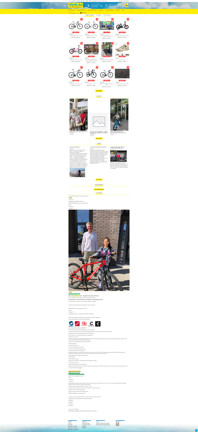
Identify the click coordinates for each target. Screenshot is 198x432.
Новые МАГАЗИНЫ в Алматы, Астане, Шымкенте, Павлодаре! (106, 36)
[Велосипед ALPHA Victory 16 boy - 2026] (122, 25)
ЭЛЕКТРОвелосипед (92, 10)
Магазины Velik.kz (71, 329)
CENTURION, (80, 319)
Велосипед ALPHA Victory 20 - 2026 (76, 59)
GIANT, (73, 319)
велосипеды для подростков (73, 345)
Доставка (70, 424)
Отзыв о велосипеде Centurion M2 (98, 147)
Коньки (118, 10)
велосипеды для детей (72, 343)
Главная (70, 421)
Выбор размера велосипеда (102, 423)
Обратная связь (86, 423)
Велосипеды (71, 10)
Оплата (69, 423)
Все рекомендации (99, 189)
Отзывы (84, 427)
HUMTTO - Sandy (122, 59)
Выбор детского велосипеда (103, 424)
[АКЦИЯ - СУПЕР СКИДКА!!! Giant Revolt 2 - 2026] (106, 73)
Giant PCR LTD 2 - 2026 (91, 83)
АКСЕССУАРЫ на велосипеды (73, 358)
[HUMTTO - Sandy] (122, 49)
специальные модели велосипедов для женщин (77, 348)
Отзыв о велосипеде (74, 147)
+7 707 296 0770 (94, 5)
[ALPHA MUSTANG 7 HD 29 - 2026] (91, 25)
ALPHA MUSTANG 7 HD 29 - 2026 (91, 35)
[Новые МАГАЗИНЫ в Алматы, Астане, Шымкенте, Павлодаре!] (106, 25)
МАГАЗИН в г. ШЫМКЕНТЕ (73, 429)
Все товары (99, 90)
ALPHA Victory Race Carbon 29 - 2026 (122, 83)
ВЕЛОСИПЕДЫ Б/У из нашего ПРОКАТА (106, 59)
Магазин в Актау (71, 409)
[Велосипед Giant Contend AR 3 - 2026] (75, 73)
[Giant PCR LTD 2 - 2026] (91, 73)
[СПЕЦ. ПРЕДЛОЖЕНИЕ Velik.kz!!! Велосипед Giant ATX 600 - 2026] (91, 49)
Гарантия (84, 421)
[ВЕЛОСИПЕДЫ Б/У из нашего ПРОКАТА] (106, 49)
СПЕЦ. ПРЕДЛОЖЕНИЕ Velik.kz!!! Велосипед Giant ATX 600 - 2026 (91, 60)
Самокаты (101, 10)
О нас (97, 421)
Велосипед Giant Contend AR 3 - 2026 (75, 83)
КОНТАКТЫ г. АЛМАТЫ (72, 426)
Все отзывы (99, 179)
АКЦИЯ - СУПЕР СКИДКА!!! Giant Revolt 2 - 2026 (107, 84)
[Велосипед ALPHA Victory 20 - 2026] (75, 49)
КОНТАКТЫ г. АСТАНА (72, 427)
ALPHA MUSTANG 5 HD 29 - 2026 (75, 35)
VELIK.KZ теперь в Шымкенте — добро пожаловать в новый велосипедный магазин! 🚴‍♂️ (98, 132)
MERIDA (75, 319)
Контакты (80, 367)
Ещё (123, 10)
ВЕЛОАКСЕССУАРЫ (81, 10)
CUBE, (83, 319)
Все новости (99, 138)
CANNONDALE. (87, 319)
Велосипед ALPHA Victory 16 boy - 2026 (122, 35)
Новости (84, 426)
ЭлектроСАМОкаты (110, 10)
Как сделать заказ (86, 424)
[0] (126, 5)
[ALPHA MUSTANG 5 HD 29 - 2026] (75, 25)
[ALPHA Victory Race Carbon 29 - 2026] (122, 73)
